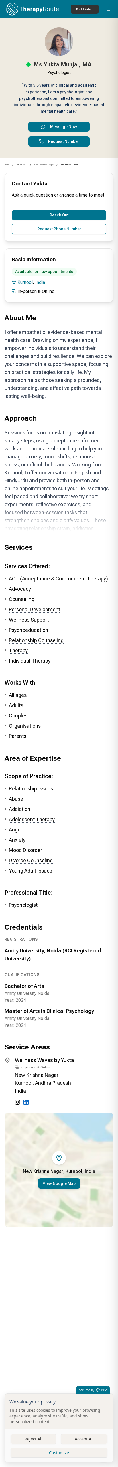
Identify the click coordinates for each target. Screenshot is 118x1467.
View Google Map (59, 1183)
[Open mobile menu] (108, 9)
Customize (59, 1452)
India (7, 164)
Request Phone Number (59, 229)
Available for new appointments (44, 271)
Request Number (63, 141)
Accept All (84, 1439)
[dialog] (59, 1427)
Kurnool (25, 282)
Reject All (33, 1439)
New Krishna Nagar (43, 164)
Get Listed (85, 9)
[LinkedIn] (26, 1102)
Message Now (63, 126)
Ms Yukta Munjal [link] (69, 164)
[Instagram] (17, 1102)
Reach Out (59, 215)
